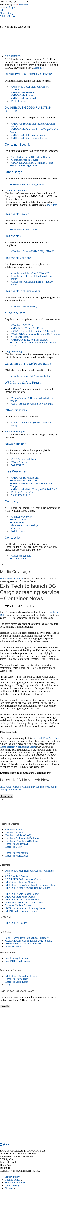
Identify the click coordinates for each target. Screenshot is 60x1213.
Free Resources (16, 471)
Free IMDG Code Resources (19, 961)
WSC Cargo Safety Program (24, 382)
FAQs (8, 984)
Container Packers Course (25, 159)
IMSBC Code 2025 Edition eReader (23, 943)
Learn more (6, 796)
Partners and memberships (25, 525)
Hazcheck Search (17, 214)
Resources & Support (15, 431)
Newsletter (5, 13)
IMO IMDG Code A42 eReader (28, 328)
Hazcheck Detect (13, 846)
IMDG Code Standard (23, 95)
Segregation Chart (21, 495)
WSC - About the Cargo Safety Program (32, 403)
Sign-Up (5, 1006)
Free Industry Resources (17, 958)
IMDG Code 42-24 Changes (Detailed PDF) (34, 489)
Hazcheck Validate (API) (24, 306)
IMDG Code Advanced (24, 98)
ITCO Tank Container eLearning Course (25, 908)
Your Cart (6, 15)
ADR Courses (19, 101)
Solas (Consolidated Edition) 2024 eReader (26, 937)
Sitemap (9, 1188)
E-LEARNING (13, 56)
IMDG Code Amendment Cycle (21, 976)
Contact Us (13, 537)
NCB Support (19, 558)
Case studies (18, 522)
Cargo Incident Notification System (18, 746)
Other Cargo (13, 172)
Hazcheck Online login (16, 979)
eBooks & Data (15, 313)
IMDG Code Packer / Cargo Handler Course (27, 887)
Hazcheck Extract (14, 832)
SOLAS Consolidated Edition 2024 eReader (34, 331)
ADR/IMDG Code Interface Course (23, 879)
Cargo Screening (13, 351)
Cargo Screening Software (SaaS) (28, 364)
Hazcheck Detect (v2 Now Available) (31, 376)
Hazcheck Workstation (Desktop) (21, 841)
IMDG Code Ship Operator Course (30, 138)
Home (3, 578)
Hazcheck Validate (18, 258)
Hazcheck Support (21, 555)
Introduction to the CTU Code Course (31, 157)
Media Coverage (15, 578)
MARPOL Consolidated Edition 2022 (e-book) (36, 334)
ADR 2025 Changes (22, 492)
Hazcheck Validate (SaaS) (18, 835)
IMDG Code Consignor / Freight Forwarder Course (31, 885)
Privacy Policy (12, 1176)
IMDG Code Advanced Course (20, 896)
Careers (16, 528)
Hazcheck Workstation (16, 852)
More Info (38, 67)
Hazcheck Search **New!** (26, 229)
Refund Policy (12, 1185)
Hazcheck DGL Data (22, 325)
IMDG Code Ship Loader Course (29, 135)
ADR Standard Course (16, 876)
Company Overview (22, 516)
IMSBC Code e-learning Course (28, 184)
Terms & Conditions (15, 1182)
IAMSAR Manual (21, 336)
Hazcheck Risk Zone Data (25, 480)
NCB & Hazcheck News (24, 459)
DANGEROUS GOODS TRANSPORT (29, 74)
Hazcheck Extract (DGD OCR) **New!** (33, 251)
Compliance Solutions (16, 190)
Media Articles (19, 462)
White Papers (18, 531)
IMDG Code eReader (16, 922)
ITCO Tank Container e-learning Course (32, 162)
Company (11, 501)
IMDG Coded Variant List (25, 477)
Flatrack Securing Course (24, 165)
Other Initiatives (16, 410)
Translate (23, 4)
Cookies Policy (12, 1179)
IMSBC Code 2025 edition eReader (30, 339)
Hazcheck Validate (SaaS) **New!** (31, 273)
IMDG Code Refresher (23, 92)
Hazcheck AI (13, 236)
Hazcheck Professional (16, 855)
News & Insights (16, 444)
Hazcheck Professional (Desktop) (22, 838)
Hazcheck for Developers (22, 291)
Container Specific (18, 144)
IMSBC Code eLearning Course (21, 911)
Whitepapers (18, 464)
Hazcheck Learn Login (16, 981)
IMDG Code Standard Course (20, 882)
